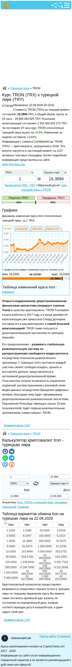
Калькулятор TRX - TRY (20, 185)
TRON (36, 433)
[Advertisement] (36, 47)
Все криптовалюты (4, 88)
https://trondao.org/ (13, 164)
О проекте (64, 636)
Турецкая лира (19, 88)
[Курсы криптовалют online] (7, 5)
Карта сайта (48, 636)
